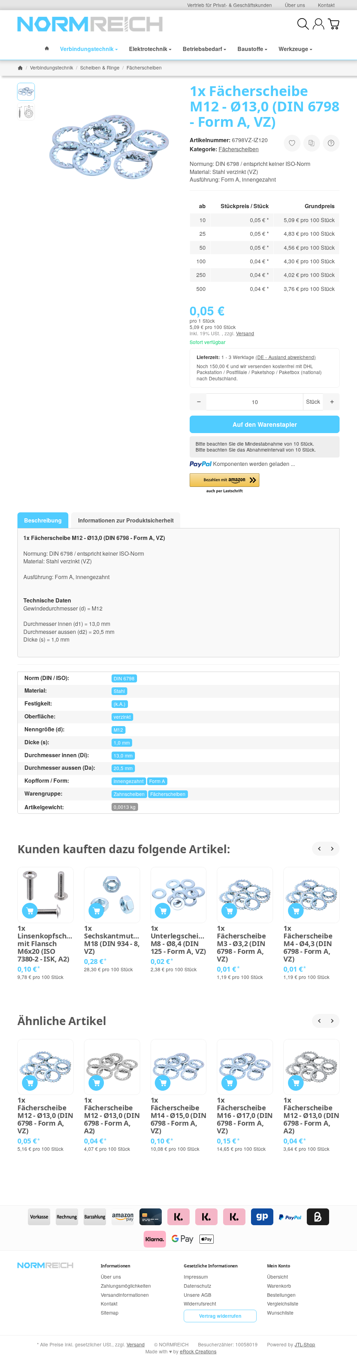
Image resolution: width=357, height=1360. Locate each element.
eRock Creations (198, 1351)
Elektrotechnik (148, 49)
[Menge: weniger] (198, 401)
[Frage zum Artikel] (331, 143)
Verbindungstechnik (87, 49)
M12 (118, 729)
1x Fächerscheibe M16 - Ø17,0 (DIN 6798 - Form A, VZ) (245, 1115)
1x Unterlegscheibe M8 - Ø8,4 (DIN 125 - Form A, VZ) (179, 939)
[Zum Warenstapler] (333, 24)
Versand (245, 333)
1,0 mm (122, 742)
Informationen (115, 1266)
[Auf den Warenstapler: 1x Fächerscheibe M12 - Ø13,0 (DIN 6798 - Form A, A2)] (96, 1083)
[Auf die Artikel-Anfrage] (292, 143)
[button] (26, 91)
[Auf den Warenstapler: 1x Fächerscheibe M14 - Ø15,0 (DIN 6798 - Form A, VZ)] (162, 1083)
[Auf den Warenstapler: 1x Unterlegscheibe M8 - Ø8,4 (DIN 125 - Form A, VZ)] (162, 911)
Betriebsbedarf (202, 49)
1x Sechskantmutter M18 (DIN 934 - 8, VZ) (112, 939)
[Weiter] (333, 849)
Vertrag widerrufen (220, 1316)
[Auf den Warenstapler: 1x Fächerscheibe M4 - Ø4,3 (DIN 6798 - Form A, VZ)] (296, 911)
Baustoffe (250, 49)
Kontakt (326, 4)
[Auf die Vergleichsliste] (311, 143)
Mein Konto (278, 1266)
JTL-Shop (305, 1344)
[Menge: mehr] (331, 401)
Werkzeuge (293, 49)
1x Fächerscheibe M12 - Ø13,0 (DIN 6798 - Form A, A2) (112, 1115)
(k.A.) (120, 703)
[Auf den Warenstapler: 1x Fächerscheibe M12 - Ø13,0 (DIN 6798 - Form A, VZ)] (30, 1083)
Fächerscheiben (239, 149)
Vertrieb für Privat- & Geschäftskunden (229, 4)
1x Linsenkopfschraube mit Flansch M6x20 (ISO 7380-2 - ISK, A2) (45, 943)
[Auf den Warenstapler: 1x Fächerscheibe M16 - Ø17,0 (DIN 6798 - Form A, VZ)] (229, 1083)
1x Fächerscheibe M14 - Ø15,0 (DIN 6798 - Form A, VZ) (178, 1115)
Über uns (295, 4)
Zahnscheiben (129, 793)
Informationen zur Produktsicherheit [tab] (126, 520)
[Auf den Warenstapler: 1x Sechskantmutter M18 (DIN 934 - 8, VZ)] (96, 911)
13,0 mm (123, 755)
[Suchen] (303, 24)
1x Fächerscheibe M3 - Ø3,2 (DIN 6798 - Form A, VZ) (241, 943)
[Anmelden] (318, 24)
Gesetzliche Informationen (211, 1266)
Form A (157, 780)
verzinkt (122, 716)
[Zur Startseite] (89, 24)
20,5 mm (123, 768)
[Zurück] (319, 849)
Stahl (119, 690)
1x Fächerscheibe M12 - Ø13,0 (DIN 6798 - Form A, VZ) (45, 1115)
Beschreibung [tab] (43, 520)
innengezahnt (129, 780)
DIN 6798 (124, 678)
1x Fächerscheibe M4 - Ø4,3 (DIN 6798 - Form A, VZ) (307, 943)
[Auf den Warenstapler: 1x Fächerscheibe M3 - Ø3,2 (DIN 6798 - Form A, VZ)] (229, 911)
